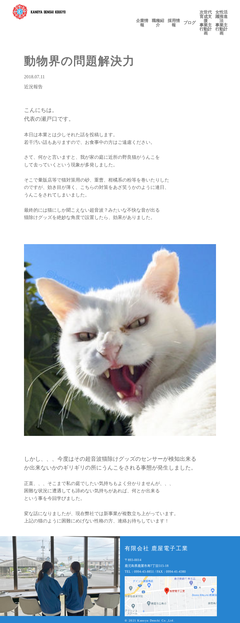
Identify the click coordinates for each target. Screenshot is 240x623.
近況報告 (33, 86)
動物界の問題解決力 (79, 61)
